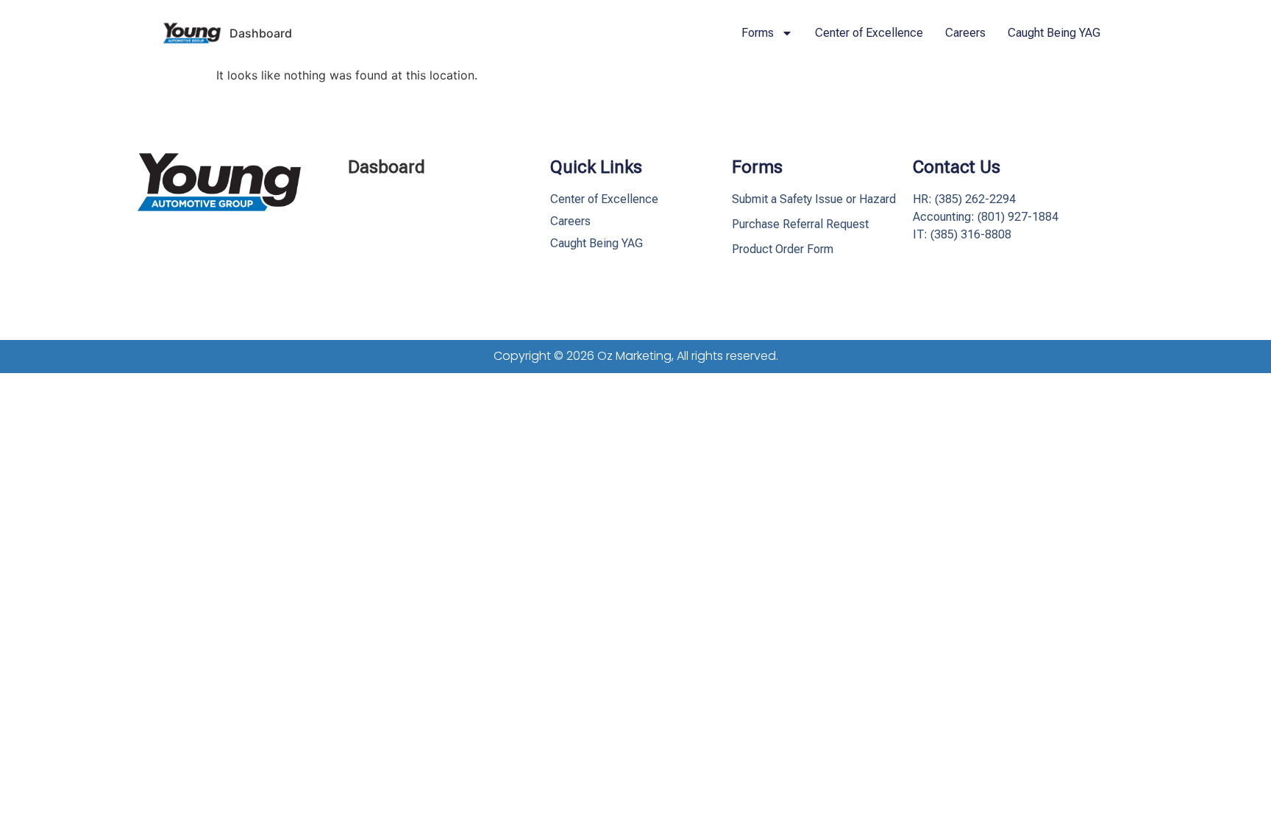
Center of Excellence (869, 33)
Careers (965, 33)
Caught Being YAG (1054, 33)
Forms (757, 33)
